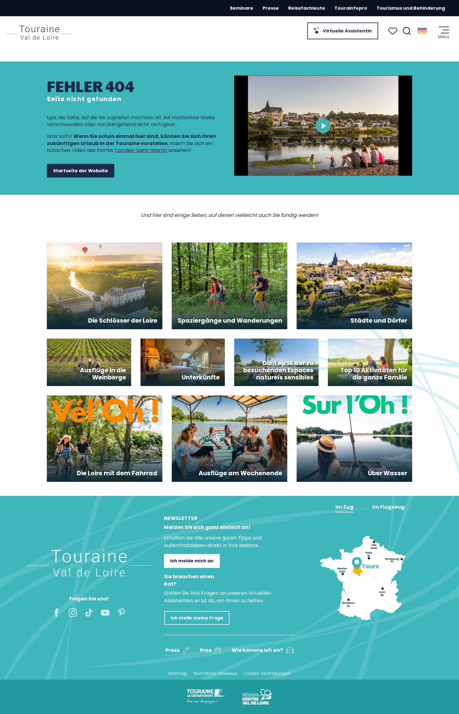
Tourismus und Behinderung (411, 8)
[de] (422, 31)
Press (172, 650)
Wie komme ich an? (257, 650)
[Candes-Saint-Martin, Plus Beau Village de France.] (323, 125)
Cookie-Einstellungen (267, 673)
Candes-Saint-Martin (141, 150)
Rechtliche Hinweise (215, 673)
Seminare (241, 8)
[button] (407, 31)
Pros (205, 650)
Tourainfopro (350, 8)
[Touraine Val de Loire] (39, 33)
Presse (271, 8)
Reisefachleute (306, 8)
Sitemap (177, 673)
